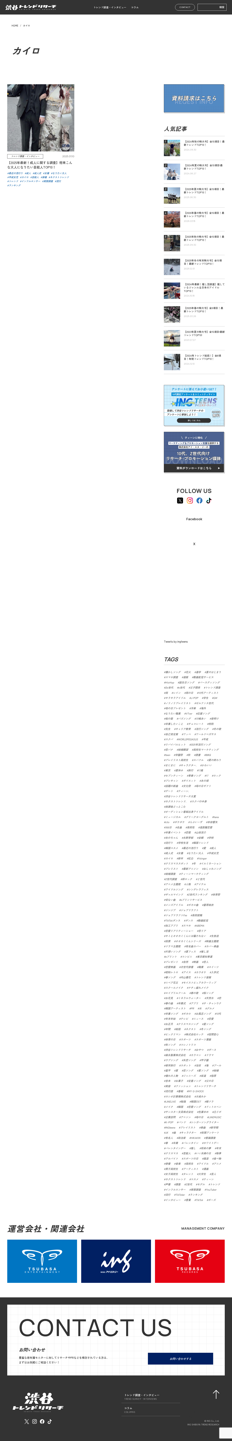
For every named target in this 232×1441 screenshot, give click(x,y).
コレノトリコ (188, 1044)
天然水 (210, 998)
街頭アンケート (210, 1132)
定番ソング (194, 1081)
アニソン (186, 1117)
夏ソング (203, 1070)
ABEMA (200, 925)
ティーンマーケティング (194, 874)
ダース (212, 1050)
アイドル (203, 1163)
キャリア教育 (183, 729)
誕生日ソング (186, 682)
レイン (177, 693)
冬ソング (206, 1029)
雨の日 (189, 693)
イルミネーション (211, 863)
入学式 (215, 972)
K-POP (169, 1122)
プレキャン (171, 780)
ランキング (196, 1194)
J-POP (194, 698)
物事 (218, 1153)
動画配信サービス (203, 677)
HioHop (169, 682)
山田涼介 (201, 832)
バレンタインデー (175, 1148)
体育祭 (216, 894)
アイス (187, 972)
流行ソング (202, 729)
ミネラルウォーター (189, 998)
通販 (185, 677)
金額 (200, 837)
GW (215, 698)
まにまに (170, 765)
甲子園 (204, 1060)
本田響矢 (212, 822)
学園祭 (179, 755)
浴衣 (198, 1065)
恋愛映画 (170, 967)
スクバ (169, 739)
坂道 (203, 1075)
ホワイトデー (211, 1143)
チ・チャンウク (212, 1003)
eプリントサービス (191, 900)
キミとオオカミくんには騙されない (185, 936)
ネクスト (191, 1029)
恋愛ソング (194, 1107)
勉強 (183, 1101)
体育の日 (170, 1039)
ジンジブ (170, 910)
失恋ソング (189, 1060)
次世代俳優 (187, 967)
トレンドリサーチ (206, 1086)
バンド (182, 1122)
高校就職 (197, 915)
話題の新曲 (171, 786)
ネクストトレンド (175, 1179)
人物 (188, 884)
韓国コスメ (171, 848)
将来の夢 (206, 1148)
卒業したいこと (174, 724)
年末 (218, 1148)
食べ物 (217, 1158)
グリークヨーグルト (197, 817)
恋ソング (188, 1070)
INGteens (170, 1127)
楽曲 (203, 1127)
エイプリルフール (175, 993)
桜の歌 (169, 718)
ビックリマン (173, 1034)
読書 (197, 755)
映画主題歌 (212, 941)
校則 (211, 724)
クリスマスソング (188, 1024)
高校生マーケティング (206, 749)
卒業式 (182, 1003)
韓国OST (196, 1101)
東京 (167, 770)
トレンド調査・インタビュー (109, 7)
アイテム (201, 884)
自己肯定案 (171, 734)
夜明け (215, 718)
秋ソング (170, 1044)
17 (207, 775)
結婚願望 (183, 749)
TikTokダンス (172, 920)
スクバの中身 (199, 801)
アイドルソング (174, 889)
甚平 (167, 1070)
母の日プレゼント (175, 708)
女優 (180, 853)
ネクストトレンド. (175, 801)
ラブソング (171, 1060)
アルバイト (171, 1158)
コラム (135, 7)
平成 (205, 739)
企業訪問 (170, 1117)
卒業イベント (173, 832)
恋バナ (169, 749)
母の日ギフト (203, 786)
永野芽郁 (188, 837)
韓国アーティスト (175, 1008)
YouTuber (211, 1189)
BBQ (208, 755)
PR (192, 1008)
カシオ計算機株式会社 (178, 1096)
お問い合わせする (180, 1359)
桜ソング (208, 993)
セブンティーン (174, 775)
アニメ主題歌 (173, 884)
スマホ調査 (171, 677)
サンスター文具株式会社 (179, 1112)
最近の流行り (190, 848)
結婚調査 (170, 874)
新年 (180, 858)
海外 (203, 708)
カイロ (169, 858)
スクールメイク (174, 987)
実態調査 (196, 1189)
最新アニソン (190, 868)
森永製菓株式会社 (175, 1055)
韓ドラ (210, 1101)
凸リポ (217, 1112)
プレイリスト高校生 (176, 760)
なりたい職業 (173, 713)
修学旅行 (170, 1065)
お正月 (169, 1024)
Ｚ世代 (201, 879)
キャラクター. (188, 765)
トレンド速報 (203, 977)
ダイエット (189, 780)
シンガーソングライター (205, 1122)
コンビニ (187, 956)
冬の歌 (217, 729)
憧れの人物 (171, 1075)
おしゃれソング (212, 868)
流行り (169, 843)
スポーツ (186, 1039)
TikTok (199, 1200)
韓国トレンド (200, 843)
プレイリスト (187, 1127)
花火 (188, 672)
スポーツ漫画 (203, 1039)
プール (217, 1065)
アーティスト (190, 1169)
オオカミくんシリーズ (188, 941)
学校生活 (183, 843)
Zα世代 (169, 687)
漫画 (205, 1169)
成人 (213, 848)
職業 (200, 967)
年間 (167, 1029)
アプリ (194, 1003)
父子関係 (195, 687)
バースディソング (209, 682)
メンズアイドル (174, 905)
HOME (15, 25)
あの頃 (204, 780)
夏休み (179, 770)
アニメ (217, 1163)
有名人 (169, 1138)
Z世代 (189, 1184)
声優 (167, 1184)
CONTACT (184, 7)
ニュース (198, 1018)
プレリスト (171, 868)
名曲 (179, 827)
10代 (218, 1013)
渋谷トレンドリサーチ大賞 (180, 796)
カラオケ (201, 972)
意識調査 (210, 1138)
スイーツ (213, 967)
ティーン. (183, 791)
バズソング (184, 718)
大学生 (202, 1174)
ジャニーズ (189, 1075)
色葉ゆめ (203, 1112)
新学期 (214, 1127)
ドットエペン (213, 1107)
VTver (189, 713)
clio (167, 822)
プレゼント (171, 962)
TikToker (180, 1194)
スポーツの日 (190, 1158)
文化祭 (187, 786)
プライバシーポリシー (201, 1417)
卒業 (175, 1143)
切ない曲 (170, 900)
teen (167, 755)
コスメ (194, 1179)
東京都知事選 (204, 956)
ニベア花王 (171, 982)
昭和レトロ (171, 972)
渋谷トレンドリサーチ (178, 1050)
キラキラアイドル (175, 698)
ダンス (189, 920)
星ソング (208, 1024)
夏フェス (191, 951)
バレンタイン (190, 1143)
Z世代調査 (171, 879)
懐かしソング (173, 672)
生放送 (215, 936)
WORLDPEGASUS (188, 739)
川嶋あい (201, 718)
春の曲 (169, 1003)
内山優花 (186, 977)
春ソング (170, 977)
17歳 (200, 770)
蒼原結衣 (208, 905)
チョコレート (195, 724)
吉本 (167, 1081)
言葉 (188, 1200)
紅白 (190, 858)
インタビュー (173, 1200)
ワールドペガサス (206, 734)
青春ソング (194, 775)
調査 (178, 1184)
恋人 (205, 962)
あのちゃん (171, 837)
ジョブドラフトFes (176, 915)
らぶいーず (196, 822)
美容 (167, 1086)
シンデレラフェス (198, 889)
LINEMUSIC (214, 1117)
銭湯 (205, 1158)
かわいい (207, 765)
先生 (167, 729)
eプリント (171, 956)
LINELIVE (170, 1101)
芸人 (213, 1174)
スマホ (187, 925)
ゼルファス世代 (205, 703)
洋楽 (193, 708)
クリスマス (171, 1153)
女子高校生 (171, 1174)
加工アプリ (171, 925)
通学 (198, 672)
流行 (167, 1194)
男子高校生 (171, 1169)
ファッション (183, 1086)
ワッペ (187, 734)
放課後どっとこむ (175, 806)
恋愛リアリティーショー (179, 931)
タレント (188, 1174)
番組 (180, 1091)
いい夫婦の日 (203, 1153)
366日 (168, 827)
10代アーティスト (208, 693)
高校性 (190, 827)
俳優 (167, 1163)
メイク (169, 1107)
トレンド (215, 1184)
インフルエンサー (175, 1189)
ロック (217, 775)
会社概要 (192, 1412)
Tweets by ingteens (176, 641)
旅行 (190, 770)
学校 (211, 837)
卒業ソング (171, 1013)
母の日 (199, 1117)
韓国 (180, 1107)
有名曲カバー (193, 946)
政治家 (182, 1138)
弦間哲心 (213, 1034)
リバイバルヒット (175, 744)
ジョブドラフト (189, 910)
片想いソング (173, 951)
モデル (201, 1184)
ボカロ (187, 1013)
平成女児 (213, 853)
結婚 (216, 1070)
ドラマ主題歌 (173, 946)
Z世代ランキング (197, 894)
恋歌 (188, 832)
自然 (185, 962)
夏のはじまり (213, 672)
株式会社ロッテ (194, 1034)
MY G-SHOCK (196, 1091)
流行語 (169, 1091)
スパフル (198, 760)
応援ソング (203, 713)
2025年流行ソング (201, 744)
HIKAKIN (195, 1138)
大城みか (201, 1096)
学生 (205, 698)
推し (193, 1148)
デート (169, 791)
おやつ (199, 1050)
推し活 (204, 951)
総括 (178, 1029)
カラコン (196, 1055)
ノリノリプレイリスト (178, 703)
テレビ (184, 1018)
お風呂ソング (203, 1013)
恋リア (202, 931)
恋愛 (211, 1018)
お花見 (169, 998)
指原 (213, 1075)
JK (166, 1132)
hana (216, 817)
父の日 (210, 1081)
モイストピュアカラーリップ (199, 982)
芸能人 (187, 1153)
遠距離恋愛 (206, 827)
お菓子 (179, 1081)
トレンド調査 (212, 687)
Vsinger (202, 858)
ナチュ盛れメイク (198, 987)
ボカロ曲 (193, 905)
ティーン (208, 1179)
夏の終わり (214, 760)
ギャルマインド (174, 894)
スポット (186, 1065)
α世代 (181, 687)
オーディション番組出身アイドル (184, 811)
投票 (167, 941)
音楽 (178, 1163)
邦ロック (187, 879)
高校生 (189, 1163)
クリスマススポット (176, 863)
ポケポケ (179, 822)
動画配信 (203, 920)
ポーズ (212, 1200)
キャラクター (188, 1132)
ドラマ (210, 1055)
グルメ (210, 1008)
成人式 (169, 853)
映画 (195, 962)
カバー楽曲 (212, 946)
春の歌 (194, 993)
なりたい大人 (195, 853)
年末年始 (170, 1018)
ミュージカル (173, 817)
